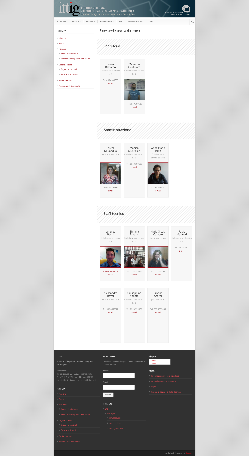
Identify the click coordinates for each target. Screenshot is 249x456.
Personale (63, 49)
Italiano (153, 360)
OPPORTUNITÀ (107, 21)
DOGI (151, 21)
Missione (62, 38)
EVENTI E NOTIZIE (136, 21)
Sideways (189, 453)
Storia (61, 43)
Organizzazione (65, 64)
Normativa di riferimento (69, 86)
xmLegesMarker (116, 428)
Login (153, 386)
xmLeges (111, 413)
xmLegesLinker (115, 423)
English (153, 363)
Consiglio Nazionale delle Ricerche (166, 392)
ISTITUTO (61, 21)
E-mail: (106, 382)
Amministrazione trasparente (163, 381)
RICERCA (76, 21)
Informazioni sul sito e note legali (165, 376)
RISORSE (90, 21)
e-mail (110, 83)
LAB (120, 21)
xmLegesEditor (115, 417)
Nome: (106, 370)
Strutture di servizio (69, 74)
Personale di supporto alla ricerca (75, 58)
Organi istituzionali (69, 69)
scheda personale (110, 271)
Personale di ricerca (69, 53)
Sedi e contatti (65, 80)
